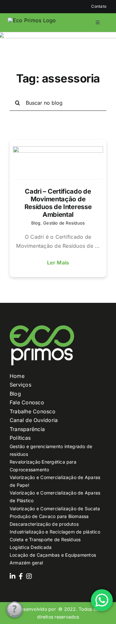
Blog (36, 223)
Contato (98, 6)
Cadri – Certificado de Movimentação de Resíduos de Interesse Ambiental (58, 202)
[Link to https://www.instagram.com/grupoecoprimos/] (29, 576)
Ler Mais (58, 262)
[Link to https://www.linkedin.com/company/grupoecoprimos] (12, 576)
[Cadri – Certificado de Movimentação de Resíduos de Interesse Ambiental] (58, 162)
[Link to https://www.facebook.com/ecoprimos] (21, 576)
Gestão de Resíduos (64, 223)
